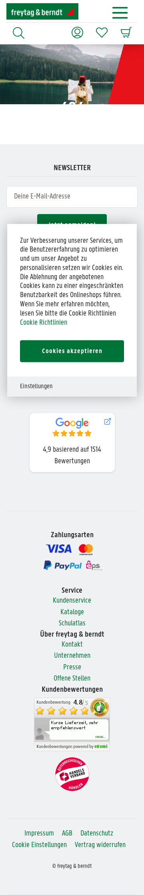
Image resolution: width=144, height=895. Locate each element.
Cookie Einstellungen (39, 845)
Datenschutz (96, 833)
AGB (67, 833)
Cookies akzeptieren (72, 351)
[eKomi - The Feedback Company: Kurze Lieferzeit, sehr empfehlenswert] (72, 724)
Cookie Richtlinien (43, 322)
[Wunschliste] (102, 28)
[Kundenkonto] (77, 28)
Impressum (39, 833)
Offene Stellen (72, 679)
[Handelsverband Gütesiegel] (72, 774)
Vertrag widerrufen (100, 845)
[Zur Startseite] (42, 11)
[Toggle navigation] (120, 12)
